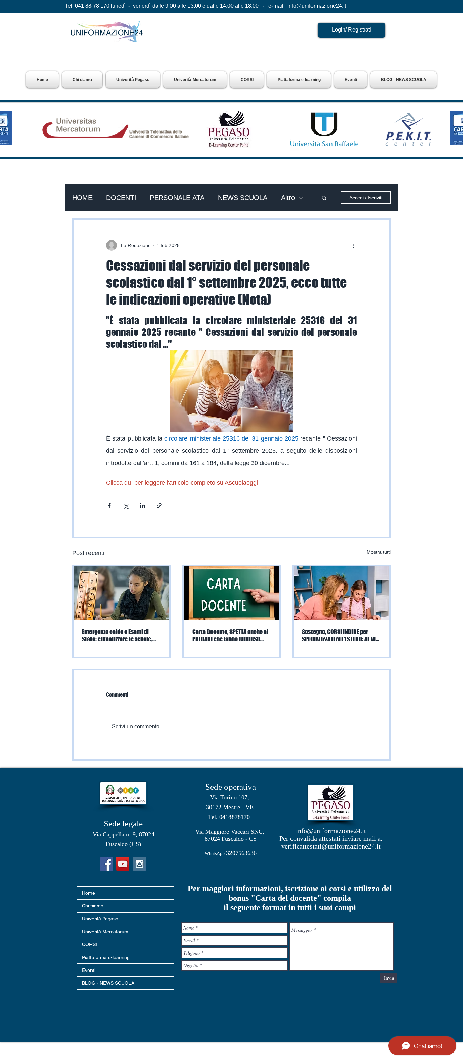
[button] (133, 79)
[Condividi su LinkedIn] (142, 505)
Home (88, 893)
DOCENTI (121, 197)
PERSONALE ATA (177, 197)
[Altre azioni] (353, 245)
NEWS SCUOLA (242, 197)
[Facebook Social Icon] (106, 864)
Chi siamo (92, 905)
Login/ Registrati (351, 30)
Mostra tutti (379, 552)
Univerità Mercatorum (105, 931)
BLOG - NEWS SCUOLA (108, 983)
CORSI (89, 944)
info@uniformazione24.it (316, 6)
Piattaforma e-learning (106, 957)
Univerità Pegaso (100, 918)
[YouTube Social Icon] (122, 864)
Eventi (88, 970)
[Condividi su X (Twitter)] (126, 505)
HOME (82, 197)
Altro (288, 197)
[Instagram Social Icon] (139, 864)
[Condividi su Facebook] (109, 505)
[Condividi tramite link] (159, 505)
